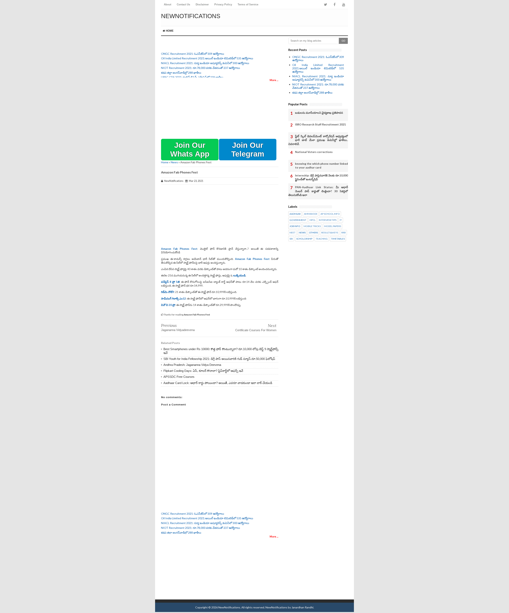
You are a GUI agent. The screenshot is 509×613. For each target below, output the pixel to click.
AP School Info (330, 213)
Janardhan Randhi (302, 607)
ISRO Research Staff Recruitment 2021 (320, 124)
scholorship (304, 238)
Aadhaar (295, 213)
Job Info (294, 226)
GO (343, 40)
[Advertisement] (301, 17)
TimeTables (338, 238)
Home (169, 30)
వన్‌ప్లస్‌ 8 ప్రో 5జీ (170, 281)
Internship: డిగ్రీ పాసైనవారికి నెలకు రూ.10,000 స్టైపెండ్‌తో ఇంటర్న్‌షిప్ (321, 177)
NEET (292, 232)
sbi (291, 238)
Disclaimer (202, 4)
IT (341, 220)
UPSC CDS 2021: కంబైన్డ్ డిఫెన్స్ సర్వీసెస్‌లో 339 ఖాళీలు (192, 74)
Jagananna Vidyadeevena (178, 330)
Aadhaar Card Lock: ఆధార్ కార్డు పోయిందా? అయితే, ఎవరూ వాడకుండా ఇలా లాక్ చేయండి (217, 383)
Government (297, 220)
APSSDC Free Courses (178, 376)
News (174, 162)
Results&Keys (329, 232)
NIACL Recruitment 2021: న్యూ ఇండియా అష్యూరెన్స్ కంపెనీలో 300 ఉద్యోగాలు (205, 60)
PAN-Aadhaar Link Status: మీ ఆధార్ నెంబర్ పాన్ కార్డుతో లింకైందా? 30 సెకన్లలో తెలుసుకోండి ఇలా (318, 191)
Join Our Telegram (247, 149)
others (313, 232)
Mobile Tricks (312, 226)
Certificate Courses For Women (255, 330)
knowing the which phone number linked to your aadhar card (321, 165)
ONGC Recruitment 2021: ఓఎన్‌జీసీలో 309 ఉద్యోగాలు (192, 50)
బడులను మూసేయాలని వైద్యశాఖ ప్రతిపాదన (319, 112)
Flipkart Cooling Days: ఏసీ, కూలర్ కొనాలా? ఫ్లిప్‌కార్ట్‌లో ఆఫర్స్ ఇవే (203, 370)
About (167, 4)
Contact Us (183, 4)
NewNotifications (190, 16)
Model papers (332, 226)
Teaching (322, 238)
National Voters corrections (314, 152)
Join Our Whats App (189, 149)
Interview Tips (327, 220)
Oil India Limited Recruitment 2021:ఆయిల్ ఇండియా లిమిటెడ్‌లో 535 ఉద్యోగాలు (207, 55)
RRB (343, 232)
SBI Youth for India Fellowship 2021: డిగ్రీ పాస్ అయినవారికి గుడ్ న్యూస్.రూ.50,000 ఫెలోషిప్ (219, 358)
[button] (190, 149)
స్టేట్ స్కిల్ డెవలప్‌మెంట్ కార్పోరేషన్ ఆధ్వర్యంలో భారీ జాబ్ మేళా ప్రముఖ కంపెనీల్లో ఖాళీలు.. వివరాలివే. (318, 140)
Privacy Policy (223, 4)
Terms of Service (248, 4)
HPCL (313, 220)
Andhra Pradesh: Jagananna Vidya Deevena (192, 364)
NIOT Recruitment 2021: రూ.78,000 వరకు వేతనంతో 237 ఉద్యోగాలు (200, 64)
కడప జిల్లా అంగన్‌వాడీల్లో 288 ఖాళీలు (181, 69)
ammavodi (310, 213)
